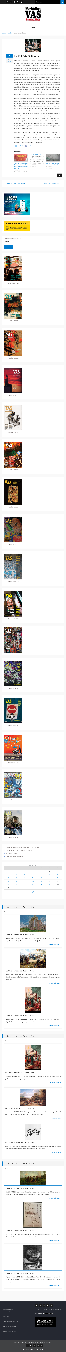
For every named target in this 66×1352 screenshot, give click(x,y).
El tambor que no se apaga (14, 856)
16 (57, 878)
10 (8, 878)
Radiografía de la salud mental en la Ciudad (52, 164)
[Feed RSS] (17, 2)
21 (41, 881)
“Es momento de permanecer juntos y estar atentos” (23, 847)
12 (24, 878)
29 (49, 884)
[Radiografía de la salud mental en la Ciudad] (53, 158)
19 (24, 881)
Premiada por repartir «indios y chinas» (19, 850)
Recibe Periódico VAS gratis (12, 238)
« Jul (32, 892)
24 (8, 884)
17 (8, 881)
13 (33, 878)
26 (24, 884)
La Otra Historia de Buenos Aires (20, 935)
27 (33, 884)
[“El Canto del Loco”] (38, 160)
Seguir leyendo (55, 945)
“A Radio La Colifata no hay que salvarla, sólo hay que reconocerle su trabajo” (21, 165)
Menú (33, 27)
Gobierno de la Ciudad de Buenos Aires (48, 1309)
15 (49, 878)
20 (33, 881)
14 (41, 878)
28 (41, 884)
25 (16, 884)
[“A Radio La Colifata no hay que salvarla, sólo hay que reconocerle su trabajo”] (21, 158)
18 (16, 881)
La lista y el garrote (12, 853)
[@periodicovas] (7, 2)
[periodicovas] (14, 2)
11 (16, 878)
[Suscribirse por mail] (21, 2)
